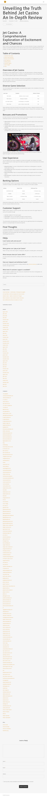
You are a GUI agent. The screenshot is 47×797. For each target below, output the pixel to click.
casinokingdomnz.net (7, 468)
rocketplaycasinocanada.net (8, 617)
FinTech (4, 499)
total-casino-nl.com (6, 674)
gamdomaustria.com (7, 509)
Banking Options (8, 61)
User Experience (7, 60)
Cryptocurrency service (7, 487)
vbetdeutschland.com (7, 692)
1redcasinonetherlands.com (8, 395)
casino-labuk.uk (5, 466)
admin (5, 21)
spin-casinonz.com (6, 650)
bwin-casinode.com (6, 452)
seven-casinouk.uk (6, 629)
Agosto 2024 (5, 347)
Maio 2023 (5, 364)
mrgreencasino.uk (6, 560)
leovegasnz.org (5, 540)
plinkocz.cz (5, 593)
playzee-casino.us (6, 591)
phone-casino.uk (6, 582)
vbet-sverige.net (6, 690)
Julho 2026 (5, 313)
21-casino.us (5, 399)
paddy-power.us (6, 578)
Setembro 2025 (6, 329)
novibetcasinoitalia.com (7, 572)
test (3, 670)
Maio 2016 (5, 386)
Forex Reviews (5, 501)
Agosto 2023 (5, 360)
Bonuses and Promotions (9, 58)
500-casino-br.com (6, 403)
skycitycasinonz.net (6, 631)
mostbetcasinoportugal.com (8, 556)
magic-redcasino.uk (6, 544)
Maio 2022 (5, 378)
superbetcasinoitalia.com (7, 662)
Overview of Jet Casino (9, 55)
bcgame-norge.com (6, 423)
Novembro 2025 (6, 325)
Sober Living (5, 643)
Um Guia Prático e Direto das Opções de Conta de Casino (13, 294)
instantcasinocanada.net (7, 531)
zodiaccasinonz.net (6, 707)
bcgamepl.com (5, 427)
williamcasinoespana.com (7, 696)
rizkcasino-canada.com (7, 615)
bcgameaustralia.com (7, 425)
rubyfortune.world (6, 625)
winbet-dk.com (5, 697)
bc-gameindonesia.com (7, 421)
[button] (43, 1)
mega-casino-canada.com (7, 546)
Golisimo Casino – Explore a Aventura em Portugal (12, 296)
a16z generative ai (6, 411)
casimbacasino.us (6, 460)
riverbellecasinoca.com (7, 613)
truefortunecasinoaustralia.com (8, 678)
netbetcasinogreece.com (7, 570)
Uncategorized (5, 680)
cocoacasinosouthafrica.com (8, 478)
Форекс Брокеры (6, 715)
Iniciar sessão (5, 724)
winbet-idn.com (5, 699)
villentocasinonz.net (6, 694)
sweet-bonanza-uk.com (7, 668)
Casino (4, 462)
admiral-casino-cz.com (7, 413)
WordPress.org (5, 730)
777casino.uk (5, 407)
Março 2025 (5, 335)
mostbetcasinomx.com (7, 552)
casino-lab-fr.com (6, 464)
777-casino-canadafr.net (7, 405)
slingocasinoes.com (6, 633)
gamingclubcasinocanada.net (8, 515)
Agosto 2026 (5, 311)
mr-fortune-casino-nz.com (8, 558)
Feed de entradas (6, 726)
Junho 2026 (5, 315)
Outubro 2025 (5, 327)
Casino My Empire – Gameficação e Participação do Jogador (14, 292)
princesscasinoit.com (7, 603)
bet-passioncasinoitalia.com (8, 429)
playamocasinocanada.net (7, 590)
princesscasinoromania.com (8, 605)
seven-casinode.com (6, 627)
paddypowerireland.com (7, 580)
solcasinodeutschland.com (8, 648)
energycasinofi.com (6, 497)
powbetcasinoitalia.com (7, 597)
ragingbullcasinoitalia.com (7, 609)
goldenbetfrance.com (7, 517)
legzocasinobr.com (6, 539)
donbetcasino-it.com (6, 491)
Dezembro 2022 (6, 372)
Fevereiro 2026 (5, 319)
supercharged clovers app (7, 666)
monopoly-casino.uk (6, 550)
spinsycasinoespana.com (7, 656)
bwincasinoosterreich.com (7, 454)
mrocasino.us (5, 562)
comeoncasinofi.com (7, 480)
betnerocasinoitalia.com (7, 436)
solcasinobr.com (6, 646)
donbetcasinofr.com (6, 493)
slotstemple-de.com (6, 635)
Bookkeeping (5, 444)
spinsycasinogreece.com (7, 658)
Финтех (4, 713)
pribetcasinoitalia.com (7, 599)
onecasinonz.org (6, 574)
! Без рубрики (5, 393)
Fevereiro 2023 (5, 368)
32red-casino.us (6, 401)
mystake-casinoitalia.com (7, 566)
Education (4, 495)
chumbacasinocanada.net (7, 476)
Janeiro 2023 (5, 370)
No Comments (9, 24)
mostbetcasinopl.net (6, 554)
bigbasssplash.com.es (7, 440)
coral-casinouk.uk (6, 484)
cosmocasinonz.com (6, 486)
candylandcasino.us (6, 458)
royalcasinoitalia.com (7, 623)
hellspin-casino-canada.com (8, 525)
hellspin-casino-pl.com (7, 527)
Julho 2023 (5, 362)
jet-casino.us (5, 535)
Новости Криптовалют (7, 709)
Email (4, 767)
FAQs (6, 66)
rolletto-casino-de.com (7, 619)
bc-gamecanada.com (7, 417)
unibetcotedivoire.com (7, 682)
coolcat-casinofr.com (7, 482)
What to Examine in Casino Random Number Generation (13, 297)
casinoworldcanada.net (7, 470)
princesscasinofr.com (7, 601)
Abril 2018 (4, 384)
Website (4, 773)
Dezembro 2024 (6, 341)
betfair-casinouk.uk (6, 431)
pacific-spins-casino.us (7, 576)
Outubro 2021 (5, 380)
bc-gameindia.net (6, 419)
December (5, 489)
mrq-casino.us (5, 564)
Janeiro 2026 (5, 321)
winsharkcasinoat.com (7, 705)
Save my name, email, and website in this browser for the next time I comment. (18, 781)
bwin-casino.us (5, 450)
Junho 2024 (5, 351)
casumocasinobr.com (7, 472)
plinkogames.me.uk (6, 595)
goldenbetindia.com (6, 519)
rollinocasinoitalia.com (7, 621)
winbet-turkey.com (6, 701)
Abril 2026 (4, 317)
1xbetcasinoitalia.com (7, 397)
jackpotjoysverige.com (7, 533)
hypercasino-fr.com (6, 529)
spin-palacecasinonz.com (7, 652)
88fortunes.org (5, 409)
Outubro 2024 (5, 345)
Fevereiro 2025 (5, 337)
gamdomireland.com (6, 513)
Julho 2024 (5, 349)
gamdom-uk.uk (5, 507)
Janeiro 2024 (5, 354)
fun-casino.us (5, 505)
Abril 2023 (4, 366)
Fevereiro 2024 (5, 353)
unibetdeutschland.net (7, 684)
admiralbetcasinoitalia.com (8, 415)
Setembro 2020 (6, 382)
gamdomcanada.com (7, 511)
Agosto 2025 (5, 331)
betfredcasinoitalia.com (7, 434)
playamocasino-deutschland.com (9, 586)
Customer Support (8, 63)
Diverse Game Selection (9, 57)
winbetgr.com (5, 703)
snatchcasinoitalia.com (7, 641)
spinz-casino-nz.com (6, 660)
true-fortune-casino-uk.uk (7, 676)
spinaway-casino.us (6, 654)
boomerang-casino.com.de (8, 446)
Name (4, 761)
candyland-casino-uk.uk (7, 456)
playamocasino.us (6, 588)
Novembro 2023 (6, 358)
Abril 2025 (4, 333)
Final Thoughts (7, 64)
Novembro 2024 (6, 343)
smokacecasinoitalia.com (7, 637)
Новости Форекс (6, 711)
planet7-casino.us (6, 584)
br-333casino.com (6, 448)
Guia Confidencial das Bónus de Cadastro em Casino (12, 299)
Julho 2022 (5, 376)
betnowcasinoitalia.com (7, 438)
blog (3, 442)
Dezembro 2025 (6, 323)
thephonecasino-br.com (7, 672)
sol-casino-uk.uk (6, 644)
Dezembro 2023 (6, 356)
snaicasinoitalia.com (6, 639)
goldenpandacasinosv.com (8, 521)
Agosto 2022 (5, 374)
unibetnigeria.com (6, 686)
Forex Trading (5, 503)
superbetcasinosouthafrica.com (9, 664)
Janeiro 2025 (5, 339)
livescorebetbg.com (6, 542)
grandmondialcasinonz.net (8, 523)
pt (3, 607)
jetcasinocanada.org (24, 21)
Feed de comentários (7, 728)
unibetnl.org (5, 688)
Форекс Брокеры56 (6, 717)
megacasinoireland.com (7, 548)
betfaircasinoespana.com (7, 433)
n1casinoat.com (6, 568)
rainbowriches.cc (6, 611)
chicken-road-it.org (6, 474)
